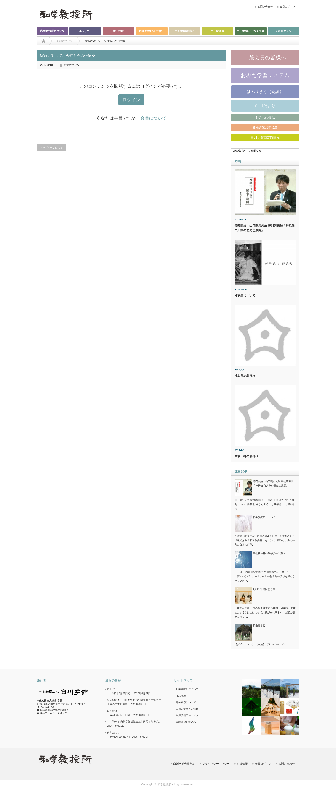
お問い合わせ (265, 6)
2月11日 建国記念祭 (264, 589)
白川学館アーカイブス (250, 31)
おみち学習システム (265, 75)
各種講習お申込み (265, 127)
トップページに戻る (51, 147)
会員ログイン (287, 6)
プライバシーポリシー (216, 763)
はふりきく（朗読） (265, 91)
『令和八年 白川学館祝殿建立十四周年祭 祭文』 (134, 721)
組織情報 (242, 763)
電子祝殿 (118, 31)
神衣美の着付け (245, 376)
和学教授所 (164, 784)
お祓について (72, 65)
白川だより (265, 105)
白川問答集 (217, 31)
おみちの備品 (265, 117)
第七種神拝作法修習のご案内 (269, 553)
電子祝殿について (186, 702)
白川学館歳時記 (184, 31)
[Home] (43, 41)
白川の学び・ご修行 (187, 708)
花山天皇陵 (259, 625)
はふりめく (85, 31)
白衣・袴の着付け (246, 456)
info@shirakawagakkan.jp (54, 709)
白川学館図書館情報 (265, 137)
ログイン (131, 99)
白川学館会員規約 (184, 763)
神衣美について (245, 295)
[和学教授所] (66, 14)
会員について (153, 118)
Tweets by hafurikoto (246, 150)
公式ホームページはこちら (55, 712)
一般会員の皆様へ (265, 57)
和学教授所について (52, 31)
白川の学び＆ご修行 (151, 31)
